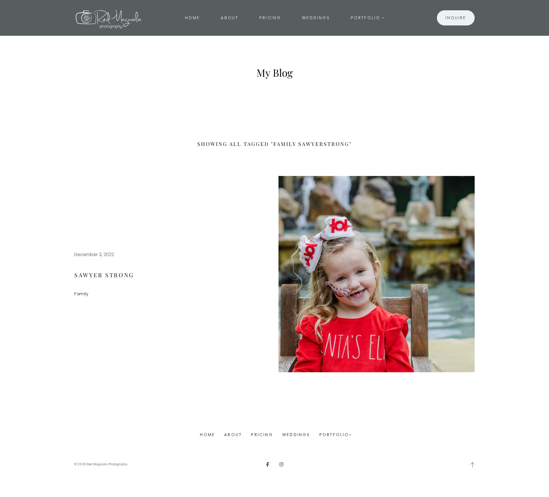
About (233, 434)
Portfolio (334, 434)
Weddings (296, 434)
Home (207, 434)
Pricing (262, 434)
